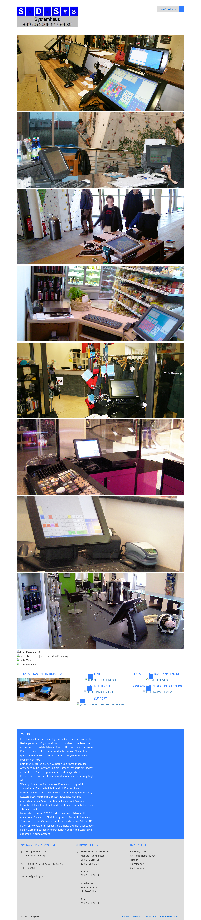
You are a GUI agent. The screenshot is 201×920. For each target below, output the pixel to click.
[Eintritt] (100, 679)
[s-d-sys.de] (47, 27)
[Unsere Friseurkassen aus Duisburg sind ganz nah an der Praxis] (158, 679)
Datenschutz (137, 916)
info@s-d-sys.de (35, 876)
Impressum (151, 916)
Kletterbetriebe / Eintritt (143, 855)
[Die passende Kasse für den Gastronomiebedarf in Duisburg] (158, 692)
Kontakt (125, 916)
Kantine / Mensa (139, 851)
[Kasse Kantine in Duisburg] (43, 698)
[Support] (100, 704)
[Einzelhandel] (100, 692)
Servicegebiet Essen (168, 916)
